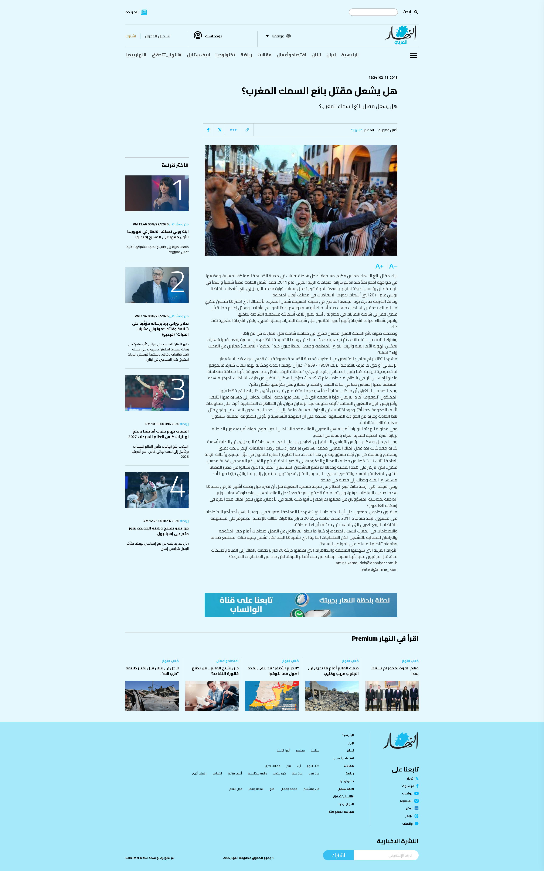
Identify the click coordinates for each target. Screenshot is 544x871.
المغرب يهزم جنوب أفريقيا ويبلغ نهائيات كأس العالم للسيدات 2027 (158, 434)
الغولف (217, 773)
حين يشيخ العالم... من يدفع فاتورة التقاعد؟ (215, 671)
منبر (288, 766)
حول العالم (235, 788)
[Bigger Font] (379, 266)
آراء (299, 766)
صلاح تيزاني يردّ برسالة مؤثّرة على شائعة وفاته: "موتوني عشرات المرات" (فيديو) (160, 329)
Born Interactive (136, 858)
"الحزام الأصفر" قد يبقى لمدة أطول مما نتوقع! (273, 671)
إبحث (407, 11)
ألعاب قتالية (235, 773)
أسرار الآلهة (283, 750)
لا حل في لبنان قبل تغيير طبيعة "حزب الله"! (152, 671)
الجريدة (132, 12)
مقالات (264, 55)
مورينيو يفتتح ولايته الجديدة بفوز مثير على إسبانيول (159, 531)
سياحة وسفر (256, 788)
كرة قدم (314, 773)
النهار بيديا (135, 55)
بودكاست (213, 36)
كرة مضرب (279, 773)
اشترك (130, 36)
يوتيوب (407, 793)
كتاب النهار (410, 661)
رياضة (246, 55)
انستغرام (406, 801)
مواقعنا (278, 36)
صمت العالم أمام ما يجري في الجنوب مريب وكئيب (333, 671)
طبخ (272, 788)
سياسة (315, 750)
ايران (331, 55)
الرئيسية (350, 55)
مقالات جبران (272, 766)
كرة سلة (297, 773)
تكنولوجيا (225, 55)
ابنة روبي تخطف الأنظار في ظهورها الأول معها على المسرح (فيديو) (158, 234)
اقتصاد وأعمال (291, 55)
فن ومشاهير (179, 224)
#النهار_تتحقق (166, 55)
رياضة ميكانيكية (257, 773)
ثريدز (408, 816)
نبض (409, 808)
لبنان (316, 55)
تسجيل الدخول (157, 36)
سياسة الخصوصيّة (341, 811)
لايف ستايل (198, 55)
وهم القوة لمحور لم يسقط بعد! (395, 671)
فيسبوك (408, 786)
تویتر (410, 778)
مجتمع (300, 750)
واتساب (407, 823)
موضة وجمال (289, 788)
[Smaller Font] (391, 266)
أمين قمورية (387, 129)
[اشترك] (301, 605)
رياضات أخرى (199, 773)
